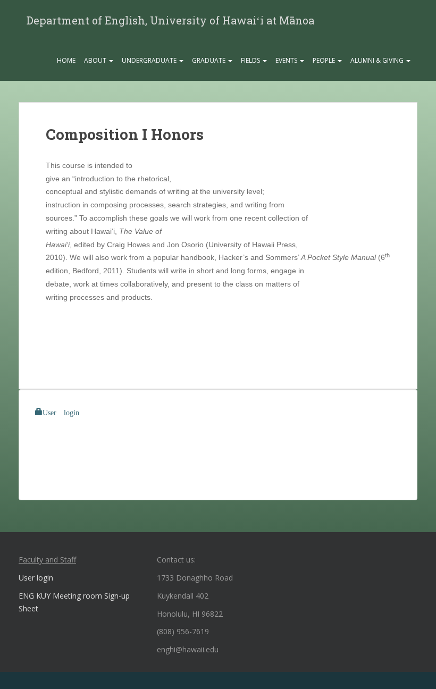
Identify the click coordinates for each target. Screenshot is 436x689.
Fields (251, 60)
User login (61, 411)
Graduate (209, 60)
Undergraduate (150, 60)
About (96, 60)
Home (66, 60)
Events (287, 60)
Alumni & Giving (377, 60)
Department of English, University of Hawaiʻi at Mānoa (170, 20)
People (325, 60)
